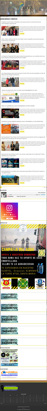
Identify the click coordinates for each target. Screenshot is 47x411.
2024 (4, 16)
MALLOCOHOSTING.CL (25, 406)
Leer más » (22, 33)
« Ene (1, 403)
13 (10, 399)
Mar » (45, 403)
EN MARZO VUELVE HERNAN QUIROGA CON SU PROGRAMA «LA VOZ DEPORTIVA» (22, 121)
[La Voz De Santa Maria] (23, 7)
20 (10, 400)
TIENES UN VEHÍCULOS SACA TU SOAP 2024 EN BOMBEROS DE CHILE (19, 90)
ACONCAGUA (10, 25)
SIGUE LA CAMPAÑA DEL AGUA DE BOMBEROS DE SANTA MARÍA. (18, 106)
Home (1, 16)
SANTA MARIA (10, 107)
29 (23, 402)
